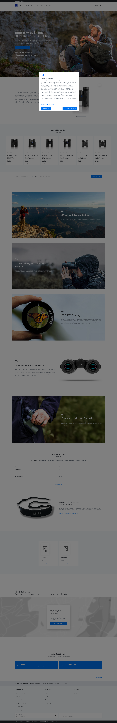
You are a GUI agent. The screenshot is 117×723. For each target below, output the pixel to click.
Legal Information (51, 104)
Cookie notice (44, 104)
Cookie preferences (46, 108)
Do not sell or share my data (69, 108)
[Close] (77, 73)
